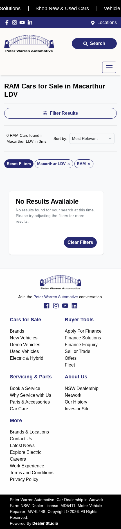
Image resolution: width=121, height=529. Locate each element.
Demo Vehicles (25, 344)
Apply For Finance (83, 331)
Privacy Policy (24, 479)
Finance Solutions (83, 337)
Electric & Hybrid (26, 358)
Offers (71, 358)
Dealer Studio (45, 524)
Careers (18, 459)
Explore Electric (25, 452)
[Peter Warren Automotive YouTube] (23, 22)
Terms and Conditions (31, 472)
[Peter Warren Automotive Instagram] (15, 22)
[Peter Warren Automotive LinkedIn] (31, 22)
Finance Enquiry (81, 344)
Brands (17, 331)
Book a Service (25, 388)
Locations (107, 22)
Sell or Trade (77, 351)
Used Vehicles (24, 351)
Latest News (22, 445)
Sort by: (60, 138)
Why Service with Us (30, 395)
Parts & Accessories (30, 402)
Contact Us (21, 438)
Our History (76, 402)
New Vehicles (23, 337)
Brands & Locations (29, 432)
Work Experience (27, 465)
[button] (109, 67)
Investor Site (77, 408)
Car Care (19, 408)
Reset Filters (19, 163)
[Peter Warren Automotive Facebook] (8, 22)
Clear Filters (80, 242)
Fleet (70, 365)
